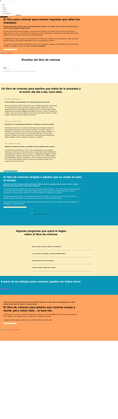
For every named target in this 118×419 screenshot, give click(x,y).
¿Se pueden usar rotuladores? (43, 260)
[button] (62, 248)
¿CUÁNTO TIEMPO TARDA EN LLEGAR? (44, 267)
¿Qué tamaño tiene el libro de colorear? (46, 246)
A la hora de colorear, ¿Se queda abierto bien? (49, 253)
